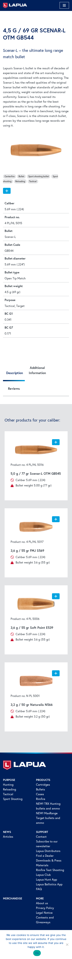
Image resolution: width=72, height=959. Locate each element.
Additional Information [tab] (37, 370)
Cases (40, 794)
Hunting (8, 784)
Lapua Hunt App (46, 879)
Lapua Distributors (48, 851)
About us (42, 903)
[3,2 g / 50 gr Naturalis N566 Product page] (36, 681)
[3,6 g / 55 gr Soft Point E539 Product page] (36, 604)
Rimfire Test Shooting (50, 870)
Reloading (9, 789)
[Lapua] (15, 5)
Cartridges (43, 784)
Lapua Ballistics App (49, 884)
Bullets (40, 789)
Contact (41, 836)
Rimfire (40, 799)
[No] (67, 944)
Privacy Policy (45, 908)
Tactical (8, 794)
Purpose (9, 780)
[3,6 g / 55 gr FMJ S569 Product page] (36, 527)
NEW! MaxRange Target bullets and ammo (48, 818)
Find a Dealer (45, 856)
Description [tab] (14, 373)
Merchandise (12, 898)
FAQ (39, 889)
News (7, 832)
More (40, 898)
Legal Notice (44, 913)
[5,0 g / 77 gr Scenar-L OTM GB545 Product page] (36, 450)
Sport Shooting (12, 799)
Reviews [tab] (14, 388)
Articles (8, 836)
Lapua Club (43, 875)
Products (43, 780)
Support (42, 832)
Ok (37, 953)
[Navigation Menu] (64, 5)
